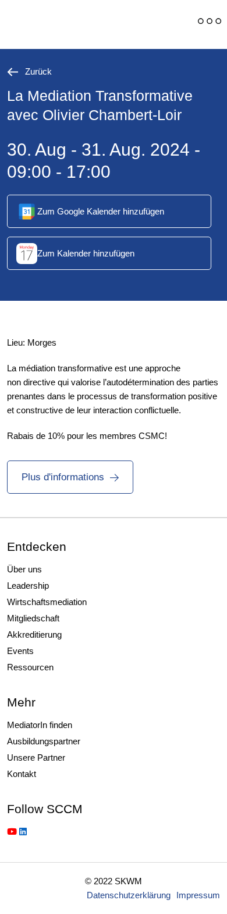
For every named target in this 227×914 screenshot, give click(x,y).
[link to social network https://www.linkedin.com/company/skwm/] (23, 831)
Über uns (24, 569)
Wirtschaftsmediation (47, 602)
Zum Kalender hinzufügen (85, 253)
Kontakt (21, 774)
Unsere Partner (36, 757)
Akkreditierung (34, 634)
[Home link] (84, 24)
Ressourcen (30, 667)
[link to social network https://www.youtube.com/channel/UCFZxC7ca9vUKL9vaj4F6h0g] (12, 831)
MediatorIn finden (39, 725)
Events (20, 651)
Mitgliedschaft (33, 618)
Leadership (28, 585)
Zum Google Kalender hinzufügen (100, 211)
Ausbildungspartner (43, 741)
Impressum (198, 895)
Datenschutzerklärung (129, 895)
